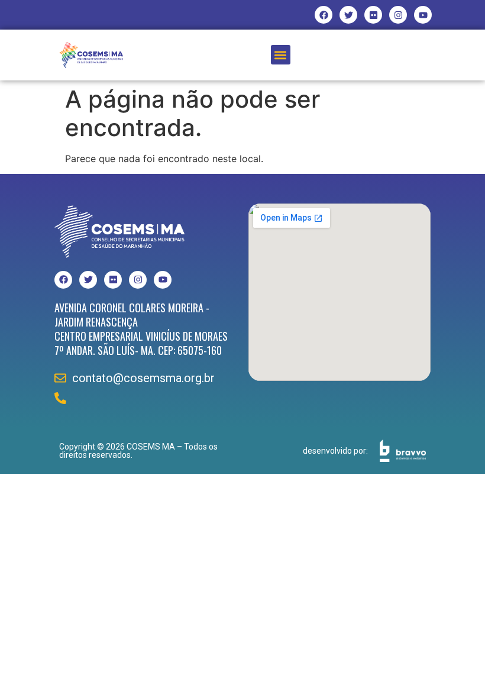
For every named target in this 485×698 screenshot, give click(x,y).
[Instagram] (398, 15)
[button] (280, 54)
